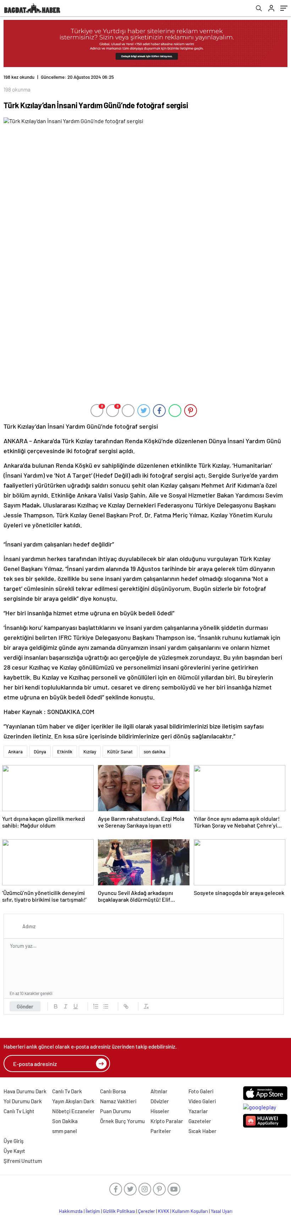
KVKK (163, 1211)
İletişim (93, 1211)
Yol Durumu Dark (23, 1101)
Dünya (40, 751)
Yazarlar (198, 1111)
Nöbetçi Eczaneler (73, 1111)
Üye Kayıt (14, 1151)
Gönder (25, 1006)
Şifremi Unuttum (23, 1161)
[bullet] (106, 1006)
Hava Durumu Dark (25, 1091)
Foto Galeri (200, 1091)
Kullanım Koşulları (190, 1211)
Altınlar (159, 1091)
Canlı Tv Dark (67, 1091)
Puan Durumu (115, 1111)
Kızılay (89, 751)
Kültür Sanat (120, 751)
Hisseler (159, 1111)
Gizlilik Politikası (119, 1211)
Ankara (15, 751)
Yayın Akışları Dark (73, 1101)
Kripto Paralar (166, 1121)
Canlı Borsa (113, 1091)
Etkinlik (64, 751)
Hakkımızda (71, 1211)
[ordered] (96, 1006)
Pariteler (160, 1131)
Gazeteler (199, 1121)
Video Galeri (202, 1101)
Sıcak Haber (202, 1131)
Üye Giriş (13, 1141)
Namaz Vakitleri (118, 1101)
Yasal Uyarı (221, 1211)
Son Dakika (65, 1121)
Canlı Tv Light (19, 1111)
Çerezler (146, 1211)
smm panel (64, 1131)
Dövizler (159, 1101)
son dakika (154, 751)
